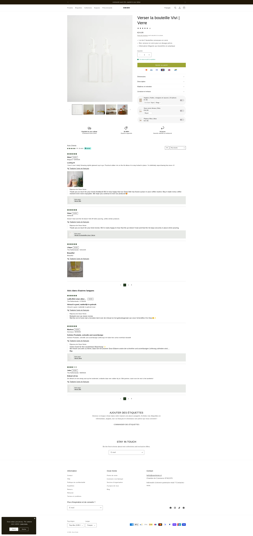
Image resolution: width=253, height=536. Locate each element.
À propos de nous (113, 486)
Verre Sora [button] (78, 358)
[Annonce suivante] (185, 2)
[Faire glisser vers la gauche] (69, 109)
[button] (70, 8)
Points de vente (112, 475)
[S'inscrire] (142, 452)
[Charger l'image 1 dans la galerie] (77, 109)
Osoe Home (75, 532)
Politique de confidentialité (76, 482)
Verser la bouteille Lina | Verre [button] (84, 235)
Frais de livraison (142, 35)
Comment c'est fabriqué (115, 479)
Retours (70, 489)
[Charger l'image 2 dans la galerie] (88, 109)
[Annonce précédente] (68, 2)
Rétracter (70, 493)
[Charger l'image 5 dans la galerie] (122, 109)
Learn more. (24, 524)
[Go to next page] (132, 285)
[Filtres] (167, 148)
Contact (69, 475)
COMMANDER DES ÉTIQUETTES (126, 424)
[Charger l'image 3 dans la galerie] (100, 109)
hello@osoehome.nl (154, 475)
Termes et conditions (74, 496)
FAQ (68, 479)
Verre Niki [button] (77, 201)
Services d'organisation (115, 482)
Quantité (140, 51)
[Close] (35, 518)
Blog (108, 489)
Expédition (70, 486)
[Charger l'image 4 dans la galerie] (111, 109)
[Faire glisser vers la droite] (130, 109)
